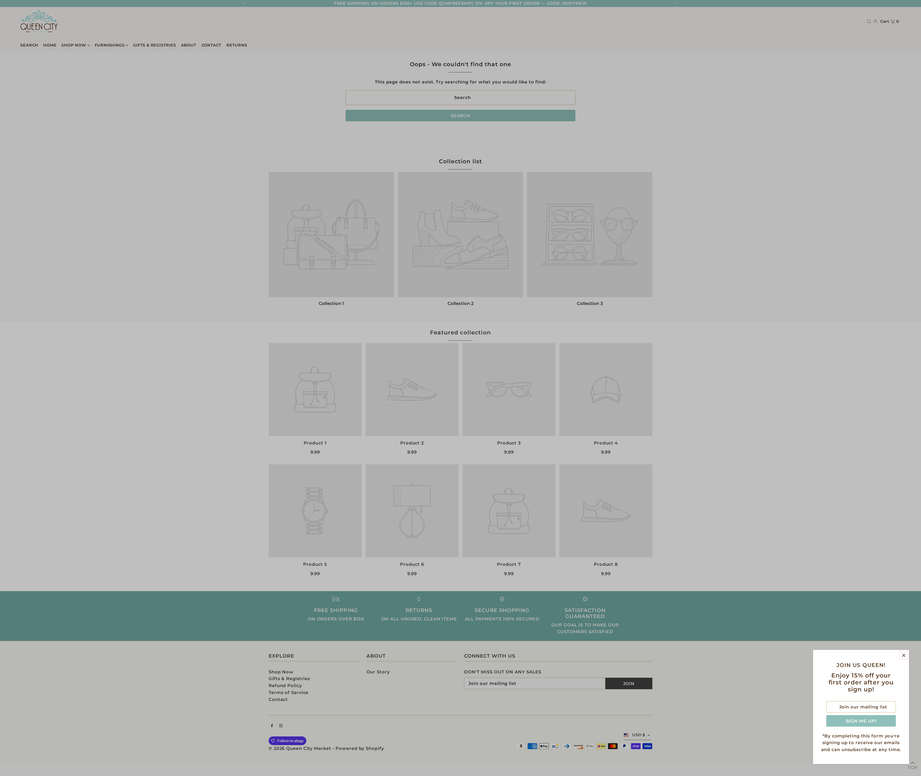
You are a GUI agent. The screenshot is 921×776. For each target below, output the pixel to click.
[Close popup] (903, 655)
